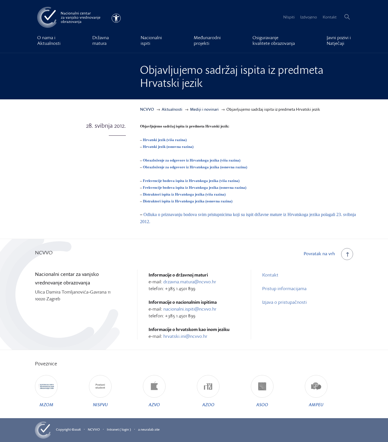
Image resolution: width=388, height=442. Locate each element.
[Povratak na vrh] (347, 254)
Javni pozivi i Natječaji (339, 40)
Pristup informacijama (284, 288)
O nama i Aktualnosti (49, 40)
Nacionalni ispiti (151, 40)
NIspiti (289, 17)
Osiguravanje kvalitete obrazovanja (274, 40)
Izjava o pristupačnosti (284, 302)
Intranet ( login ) (119, 429)
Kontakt (330, 17)
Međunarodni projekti (207, 40)
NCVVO (94, 429)
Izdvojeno (308, 17)
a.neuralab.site (149, 429)
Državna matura (100, 40)
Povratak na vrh (319, 253)
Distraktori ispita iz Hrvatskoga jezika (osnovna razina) (187, 201)
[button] (347, 17)
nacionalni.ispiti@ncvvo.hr (189, 309)
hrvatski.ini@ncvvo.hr (185, 336)
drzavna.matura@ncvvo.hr (189, 281)
